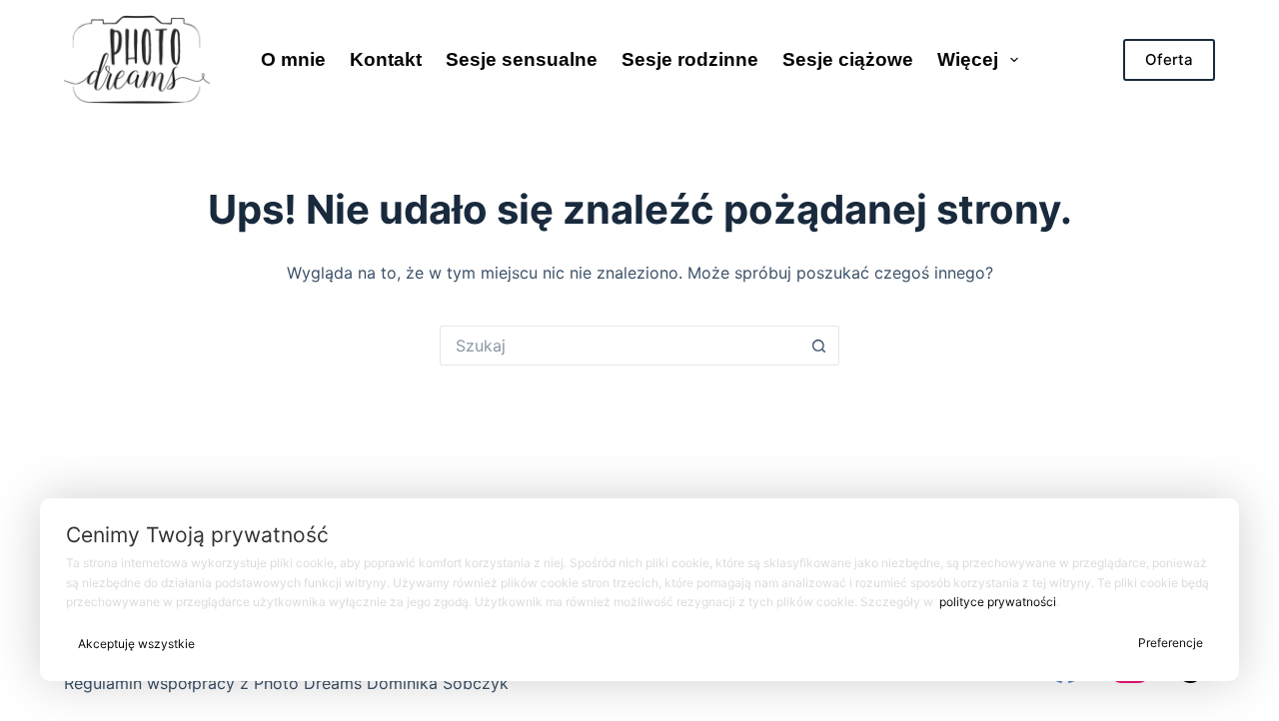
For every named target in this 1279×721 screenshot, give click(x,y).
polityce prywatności (997, 601)
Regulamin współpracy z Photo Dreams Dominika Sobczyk (286, 683)
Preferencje (1170, 642)
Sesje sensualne (522, 59)
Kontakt (386, 59)
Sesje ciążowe (847, 59)
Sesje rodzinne (690, 59)
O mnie (293, 59)
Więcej (967, 59)
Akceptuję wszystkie (136, 643)
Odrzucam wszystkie (667, 643)
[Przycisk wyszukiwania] (819, 345)
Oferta (1169, 59)
